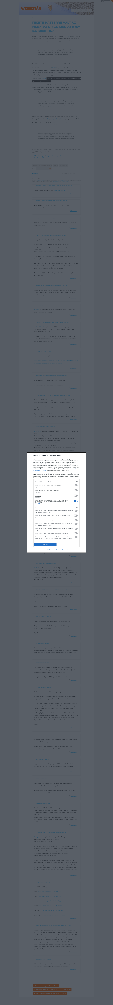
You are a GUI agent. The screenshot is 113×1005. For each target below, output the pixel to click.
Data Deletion (48, 549)
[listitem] (56, 482)
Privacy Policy (65, 549)
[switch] (76, 485)
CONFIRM (45, 544)
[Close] (83, 455)
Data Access (56, 549)
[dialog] (56, 502)
